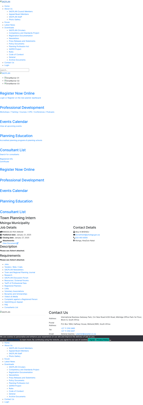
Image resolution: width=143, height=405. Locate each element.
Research (8, 275)
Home (6, 6)
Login (6, 65)
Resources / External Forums (16, 280)
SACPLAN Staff (15, 17)
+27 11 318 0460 (68, 328)
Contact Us (9, 62)
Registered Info (6, 159)
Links (6, 288)
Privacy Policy (102, 340)
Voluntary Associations (14, 291)
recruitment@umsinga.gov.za (87, 235)
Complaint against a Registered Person (20, 299)
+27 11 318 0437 (68, 331)
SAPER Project (15, 49)
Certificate (4, 161)
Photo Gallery (14, 19)
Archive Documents (17, 60)
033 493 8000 (81, 238)
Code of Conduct (16, 54)
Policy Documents (16, 44)
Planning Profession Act (19, 46)
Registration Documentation (21, 36)
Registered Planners (12, 286)
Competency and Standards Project (24, 33)
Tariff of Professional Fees (15, 283)
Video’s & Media (11, 296)
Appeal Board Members (19, 14)
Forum (7, 22)
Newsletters (14, 38)
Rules (11, 52)
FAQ (6, 304)
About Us (8, 9)
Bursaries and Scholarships (15, 294)
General (12, 57)
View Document (10, 243)
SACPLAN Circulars (17, 30)
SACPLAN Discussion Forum (16, 278)
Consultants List (11, 307)
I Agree (92, 340)
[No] (110, 340)
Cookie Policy (13, 340)
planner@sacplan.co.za (86, 334)
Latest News (9, 25)
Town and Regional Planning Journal (19, 272)
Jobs (6, 264)
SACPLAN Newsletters (13, 270)
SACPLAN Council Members (21, 11)
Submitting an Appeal (13, 302)
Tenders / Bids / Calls (13, 267)
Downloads (9, 27)
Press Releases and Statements (22, 41)
